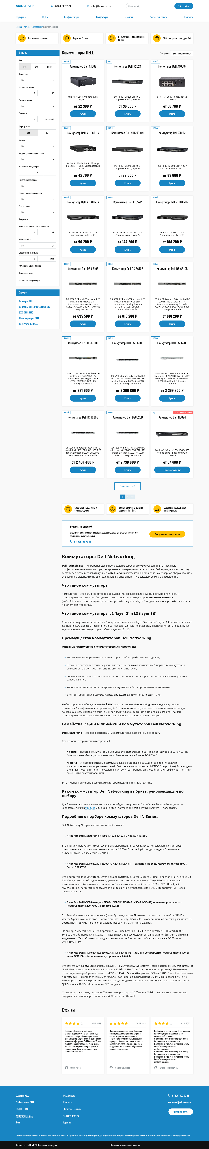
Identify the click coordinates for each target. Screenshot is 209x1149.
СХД (44, 17)
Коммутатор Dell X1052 (172, 132)
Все (24, 66)
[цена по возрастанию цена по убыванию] (181, 53)
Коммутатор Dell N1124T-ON (127, 132)
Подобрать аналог (172, 470)
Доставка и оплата (158, 17)
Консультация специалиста (167, 534)
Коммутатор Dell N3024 (172, 417)
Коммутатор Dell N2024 (127, 66)
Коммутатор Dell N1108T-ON (83, 132)
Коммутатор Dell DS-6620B (127, 343)
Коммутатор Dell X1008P (172, 66)
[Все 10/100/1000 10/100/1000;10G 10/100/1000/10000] (37, 106)
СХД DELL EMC (26, 312)
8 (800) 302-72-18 (82, 541)
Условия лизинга (71, 1115)
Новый (49, 66)
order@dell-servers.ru (182, 1102)
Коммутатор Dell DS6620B (172, 343)
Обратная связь (181, 1112)
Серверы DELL (26, 301)
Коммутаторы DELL (28, 324)
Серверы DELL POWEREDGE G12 (34, 307)
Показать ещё (127, 486)
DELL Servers (69, 1095)
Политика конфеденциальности (125, 1145)
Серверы (20, 17)
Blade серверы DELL (29, 318)
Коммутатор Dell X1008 (82, 66)
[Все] (37, 80)
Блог (18, 1122)
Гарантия (129, 17)
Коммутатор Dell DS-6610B (82, 268)
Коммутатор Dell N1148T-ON (83, 202)
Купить (83, 114)
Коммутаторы (102, 17)
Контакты (188, 17)
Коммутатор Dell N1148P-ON (172, 202)
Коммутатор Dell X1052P (127, 202)
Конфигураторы (71, 17)
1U (47, 132)
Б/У (36, 66)
